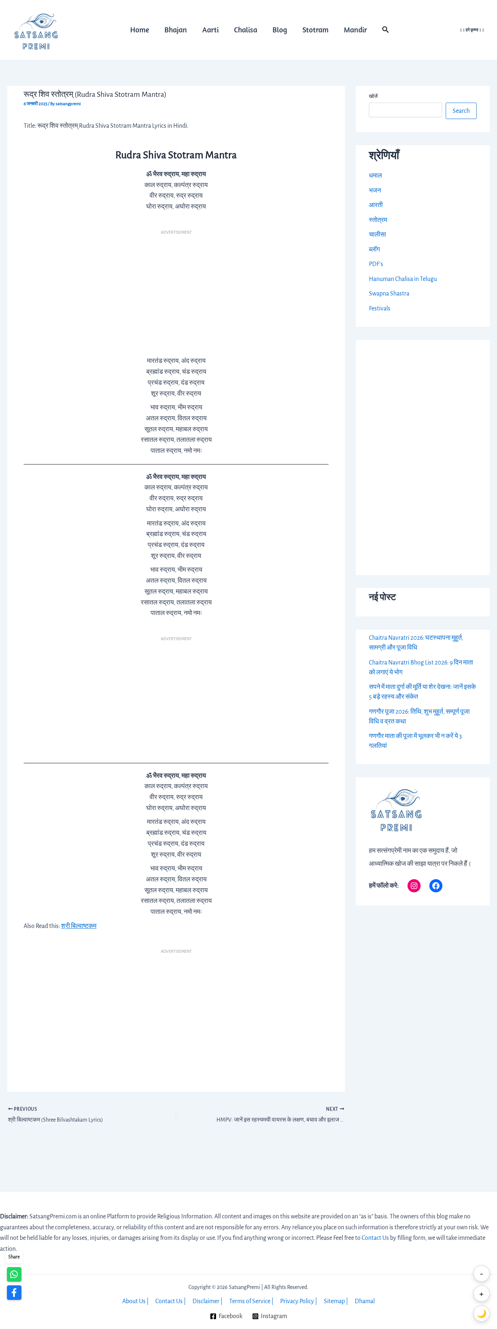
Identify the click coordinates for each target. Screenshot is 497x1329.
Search (461, 111)
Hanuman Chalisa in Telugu (403, 279)
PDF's (376, 264)
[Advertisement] (176, 290)
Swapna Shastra (389, 293)
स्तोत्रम (378, 220)
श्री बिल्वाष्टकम (78, 926)
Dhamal (365, 1301)
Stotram (315, 29)
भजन (375, 190)
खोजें (373, 96)
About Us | (135, 1301)
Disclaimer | (207, 1301)
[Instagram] (414, 885)
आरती (376, 205)
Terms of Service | (251, 1301)
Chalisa (245, 29)
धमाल (375, 175)
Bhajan (175, 29)
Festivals (379, 308)
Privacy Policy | (298, 1301)
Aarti (210, 29)
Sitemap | (336, 1301)
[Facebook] (435, 885)
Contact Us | (170, 1301)
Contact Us (375, 1238)
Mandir (355, 29)
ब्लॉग (374, 249)
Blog (280, 29)
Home (139, 29)
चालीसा (377, 234)
